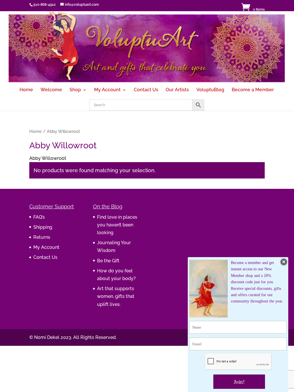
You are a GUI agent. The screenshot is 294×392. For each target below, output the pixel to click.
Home (26, 90)
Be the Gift (108, 260)
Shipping (42, 227)
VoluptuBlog (210, 90)
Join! (239, 382)
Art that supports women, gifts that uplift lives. (115, 296)
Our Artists (177, 90)
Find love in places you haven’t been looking (117, 224)
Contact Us (146, 90)
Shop (75, 90)
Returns (41, 237)
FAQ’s (39, 217)
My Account (107, 90)
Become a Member (253, 90)
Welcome (51, 90)
